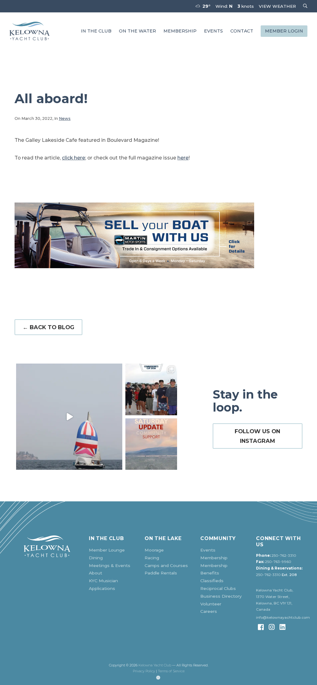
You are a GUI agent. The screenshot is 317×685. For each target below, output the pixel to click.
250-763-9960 (278, 562)
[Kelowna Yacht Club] (30, 31)
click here (73, 158)
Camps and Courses (166, 565)
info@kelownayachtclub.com (283, 617)
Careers (208, 611)
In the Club (96, 31)
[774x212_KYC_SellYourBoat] (158, 235)
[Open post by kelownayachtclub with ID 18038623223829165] (69, 417)
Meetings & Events (109, 565)
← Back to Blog (48, 327)
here (183, 158)
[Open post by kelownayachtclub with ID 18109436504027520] (151, 389)
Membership (180, 31)
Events (213, 31)
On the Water (137, 31)
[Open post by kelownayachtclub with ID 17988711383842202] (151, 444)
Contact (241, 31)
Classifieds (212, 580)
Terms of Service (171, 671)
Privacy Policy (144, 671)
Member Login (284, 31)
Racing (152, 557)
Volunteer (210, 603)
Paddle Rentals (161, 572)
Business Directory (221, 596)
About (95, 572)
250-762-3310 (283, 555)
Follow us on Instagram (257, 436)
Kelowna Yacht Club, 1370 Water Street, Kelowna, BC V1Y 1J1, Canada (274, 600)
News (65, 118)
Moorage (154, 550)
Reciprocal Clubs (218, 588)
